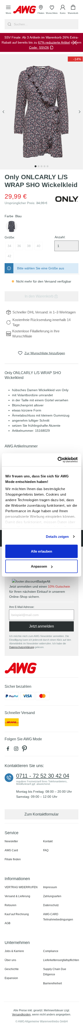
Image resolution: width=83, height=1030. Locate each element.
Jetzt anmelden (41, 626)
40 (38, 246)
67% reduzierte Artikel (54, 42)
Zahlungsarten (52, 896)
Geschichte (12, 969)
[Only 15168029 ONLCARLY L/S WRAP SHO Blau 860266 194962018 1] (41, 112)
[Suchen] (9, 24)
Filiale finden (13, 859)
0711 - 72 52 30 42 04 (42, 775)
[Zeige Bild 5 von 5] (47, 166)
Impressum (50, 887)
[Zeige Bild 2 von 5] (38, 166)
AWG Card (11, 850)
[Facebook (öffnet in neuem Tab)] (9, 750)
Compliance (50, 951)
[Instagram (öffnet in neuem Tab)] (17, 750)
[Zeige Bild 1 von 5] (35, 166)
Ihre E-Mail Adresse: (21, 607)
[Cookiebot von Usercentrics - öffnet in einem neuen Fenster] (58, 460)
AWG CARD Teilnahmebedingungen (58, 917)
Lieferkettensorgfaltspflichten (61, 960)
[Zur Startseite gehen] (24, 10)
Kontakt (48, 841)
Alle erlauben (41, 551)
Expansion (11, 978)
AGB (7, 923)
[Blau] (11, 226)
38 (29, 246)
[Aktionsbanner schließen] (75, 42)
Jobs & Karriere (14, 951)
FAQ (45, 850)
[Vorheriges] (3, 111)
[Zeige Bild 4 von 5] (44, 166)
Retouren (10, 905)
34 (9, 246)
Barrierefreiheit (52, 983)
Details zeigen (57, 537)
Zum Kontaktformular (41, 814)
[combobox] (45, 24)
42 (9, 256)
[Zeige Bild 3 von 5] (41, 166)
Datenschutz (51, 905)
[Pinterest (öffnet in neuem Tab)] (25, 750)
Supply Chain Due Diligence (54, 971)
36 (19, 246)
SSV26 (44, 47)
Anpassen (39, 566)
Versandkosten (21, 1014)
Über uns (10, 960)
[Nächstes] (79, 111)
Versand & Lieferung (17, 896)
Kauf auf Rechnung (17, 914)
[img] (75, 59)
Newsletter (11, 841)
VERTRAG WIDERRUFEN (21, 887)
